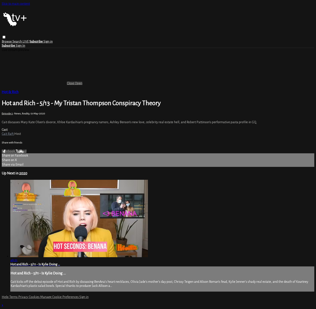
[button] (4, 37)
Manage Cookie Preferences (59, 297)
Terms (13, 297)
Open (78, 83)
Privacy (23, 297)
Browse (7, 41)
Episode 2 (7, 113)
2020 (23, 173)
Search (17, 41)
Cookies (34, 297)
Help (5, 297)
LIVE (26, 41)
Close (71, 83)
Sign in (48, 41)
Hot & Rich (10, 92)
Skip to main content (16, 3)
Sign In (20, 45)
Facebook (9, 151)
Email (22, 151)
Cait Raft (8, 133)
